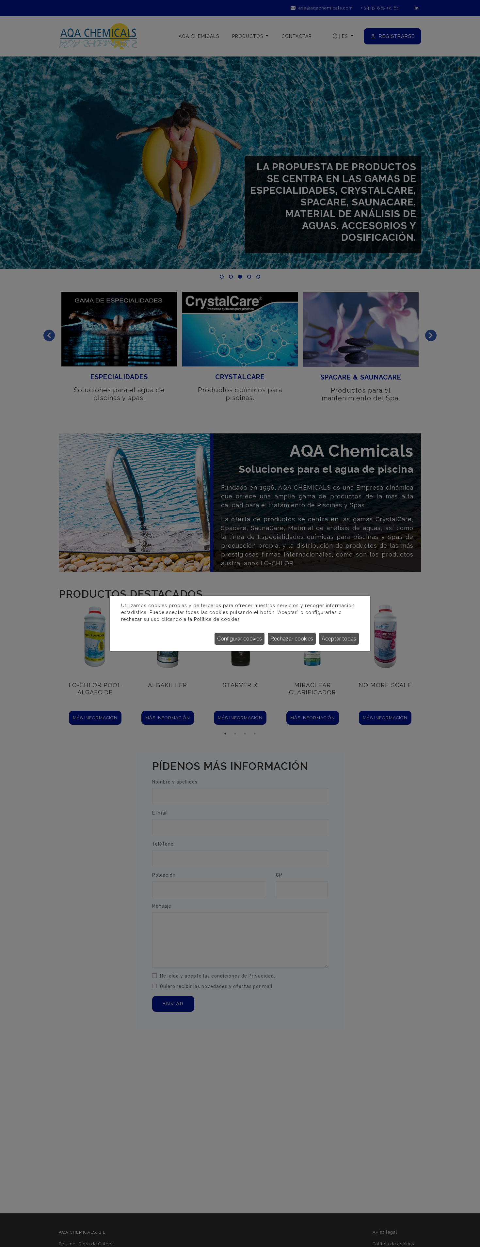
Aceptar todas (339, 639)
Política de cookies (217, 619)
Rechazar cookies (291, 639)
